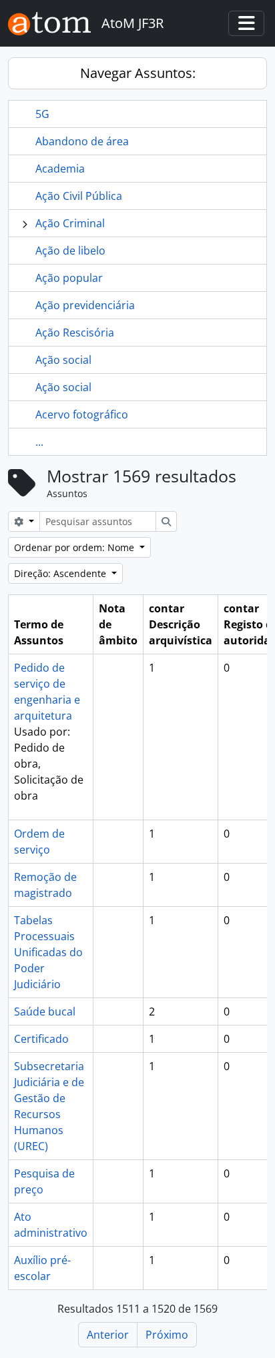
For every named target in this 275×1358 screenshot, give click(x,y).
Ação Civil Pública (78, 196)
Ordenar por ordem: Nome (75, 547)
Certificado (41, 1038)
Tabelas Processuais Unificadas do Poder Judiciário (48, 952)
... (39, 441)
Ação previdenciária (85, 305)
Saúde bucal (44, 1011)
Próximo (167, 1334)
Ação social (63, 359)
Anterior (108, 1334)
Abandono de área (82, 141)
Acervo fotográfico (81, 414)
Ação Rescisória (74, 332)
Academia (60, 168)
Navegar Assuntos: (138, 73)
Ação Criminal (70, 223)
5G (42, 114)
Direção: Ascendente (61, 573)
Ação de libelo (70, 250)
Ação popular (69, 278)
